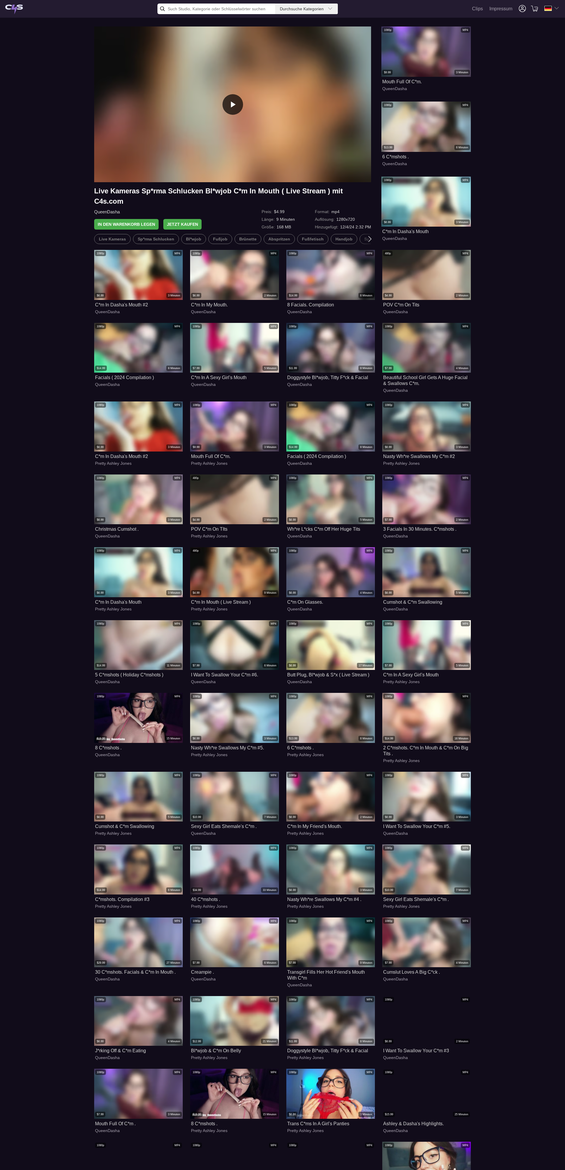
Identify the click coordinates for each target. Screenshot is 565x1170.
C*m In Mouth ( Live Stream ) (221, 602)
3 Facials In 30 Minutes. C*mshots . (419, 529)
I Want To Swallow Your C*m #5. (416, 826)
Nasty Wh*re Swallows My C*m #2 (419, 456)
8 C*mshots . (108, 747)
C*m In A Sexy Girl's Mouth (219, 377)
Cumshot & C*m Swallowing (412, 602)
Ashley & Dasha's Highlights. (413, 1123)
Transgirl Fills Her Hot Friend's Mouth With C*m (326, 975)
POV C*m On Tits (401, 304)
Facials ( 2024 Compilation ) (124, 377)
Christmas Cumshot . (117, 529)
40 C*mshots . (205, 899)
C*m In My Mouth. (209, 304)
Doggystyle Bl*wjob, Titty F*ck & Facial (327, 377)
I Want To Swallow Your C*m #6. (224, 674)
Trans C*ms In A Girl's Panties (318, 1123)
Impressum (500, 8)
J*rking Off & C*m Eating (120, 1050)
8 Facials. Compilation (310, 304)
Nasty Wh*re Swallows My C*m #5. (227, 747)
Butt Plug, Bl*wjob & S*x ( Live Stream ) (328, 674)
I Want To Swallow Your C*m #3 (416, 1050)
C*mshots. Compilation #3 (122, 899)
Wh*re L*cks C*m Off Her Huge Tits (323, 529)
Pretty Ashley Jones (113, 463)
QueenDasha (107, 211)
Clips (477, 8)
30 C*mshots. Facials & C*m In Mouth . (135, 972)
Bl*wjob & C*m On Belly (216, 1050)
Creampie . (202, 972)
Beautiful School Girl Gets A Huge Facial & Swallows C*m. (425, 380)
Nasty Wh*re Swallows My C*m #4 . (324, 899)
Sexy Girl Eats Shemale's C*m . (224, 826)
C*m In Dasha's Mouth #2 (121, 304)
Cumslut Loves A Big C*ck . (411, 972)
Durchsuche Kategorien (302, 8)
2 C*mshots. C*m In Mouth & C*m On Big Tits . (425, 750)
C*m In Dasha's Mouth (405, 231)
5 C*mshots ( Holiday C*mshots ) (129, 674)
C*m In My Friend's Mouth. (314, 826)
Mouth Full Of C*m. (402, 81)
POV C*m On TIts (209, 529)
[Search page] (14, 9)
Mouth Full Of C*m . (115, 1123)
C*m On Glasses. (305, 602)
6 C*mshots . (395, 156)
